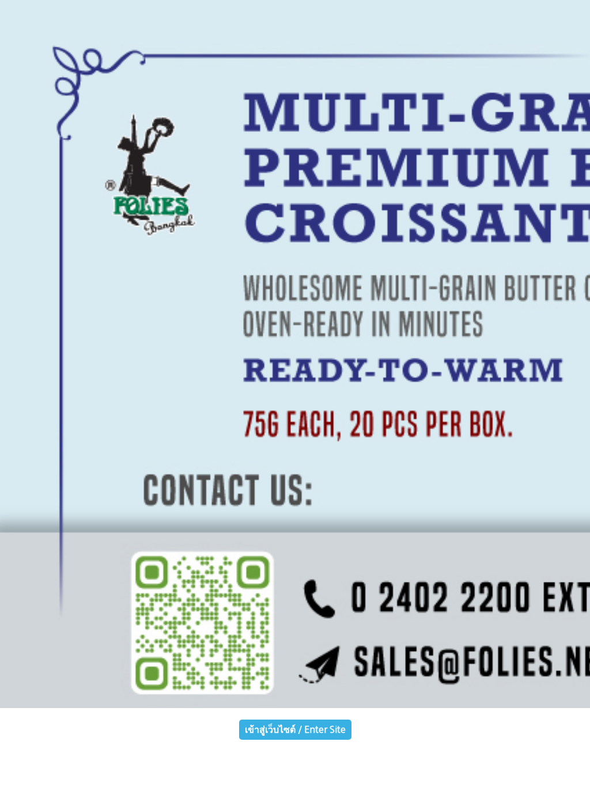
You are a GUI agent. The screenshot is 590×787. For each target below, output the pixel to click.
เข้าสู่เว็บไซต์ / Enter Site (295, 729)
